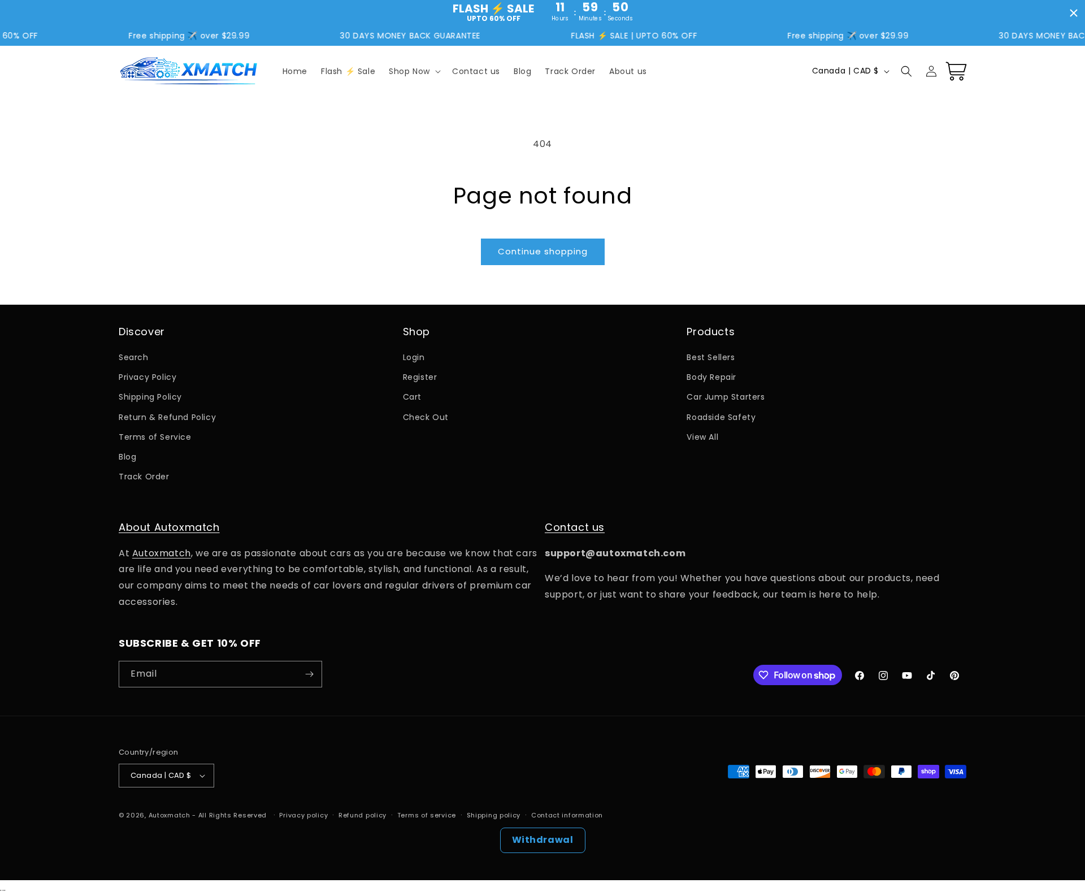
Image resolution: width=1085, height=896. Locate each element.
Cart (412, 396)
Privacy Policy (147, 377)
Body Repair (711, 377)
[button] (413, 71)
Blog (127, 456)
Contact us (575, 527)
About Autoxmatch (169, 527)
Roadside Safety (721, 417)
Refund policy (362, 815)
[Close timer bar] (1073, 13)
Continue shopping (543, 251)
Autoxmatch (161, 553)
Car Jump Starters (726, 396)
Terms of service (426, 815)
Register (420, 377)
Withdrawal (543, 839)
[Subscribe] (309, 674)
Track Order (144, 476)
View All (702, 437)
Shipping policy (494, 815)
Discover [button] (142, 331)
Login (414, 357)
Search (134, 357)
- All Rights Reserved (230, 815)
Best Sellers (711, 357)
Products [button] (711, 331)
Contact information (567, 815)
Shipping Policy (150, 396)
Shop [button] (416, 331)
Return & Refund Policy (167, 417)
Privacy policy (303, 815)
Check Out (426, 417)
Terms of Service (155, 437)
